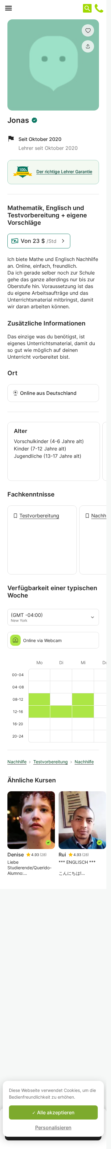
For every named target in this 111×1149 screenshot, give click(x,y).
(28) (43, 854)
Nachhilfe (17, 761)
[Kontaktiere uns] (99, 8)
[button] (88, 30)
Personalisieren (53, 1127)
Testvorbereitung (39, 515)
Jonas (18, 120)
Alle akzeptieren (55, 1112)
